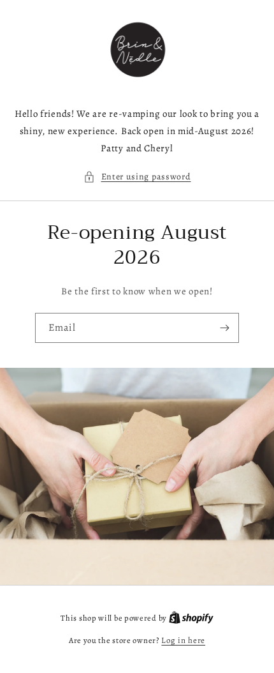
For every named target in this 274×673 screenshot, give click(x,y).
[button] (137, 177)
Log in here (183, 640)
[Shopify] (191, 617)
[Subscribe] (224, 328)
